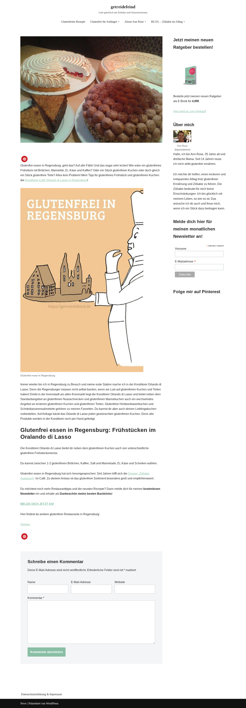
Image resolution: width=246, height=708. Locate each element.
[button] (118, 21)
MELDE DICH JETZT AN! (37, 503)
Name (31, 582)
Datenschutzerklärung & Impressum (41, 694)
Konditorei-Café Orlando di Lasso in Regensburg (56, 180)
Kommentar (36, 597)
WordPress (52, 703)
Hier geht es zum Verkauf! (189, 111)
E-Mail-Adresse (81, 582)
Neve (23, 703)
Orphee (25, 524)
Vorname (180, 248)
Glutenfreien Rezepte (73, 21)
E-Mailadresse (185, 261)
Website (120, 582)
